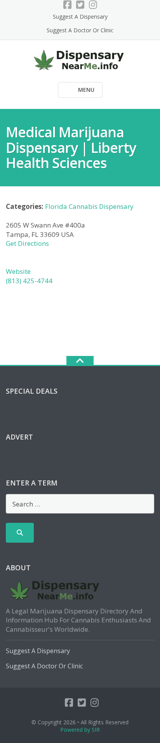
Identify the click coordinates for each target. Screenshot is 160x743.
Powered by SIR (80, 729)
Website (18, 271)
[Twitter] (80, 4)
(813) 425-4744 (29, 280)
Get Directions (27, 243)
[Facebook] (67, 4)
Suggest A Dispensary (80, 16)
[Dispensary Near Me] (80, 58)
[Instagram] (93, 4)
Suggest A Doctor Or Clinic (80, 30)
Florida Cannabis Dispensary (89, 206)
